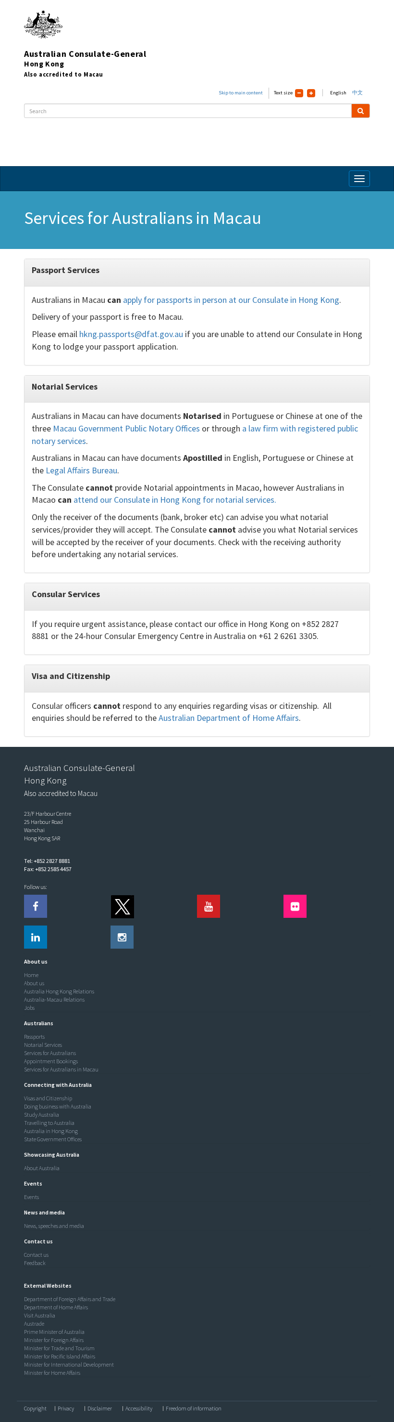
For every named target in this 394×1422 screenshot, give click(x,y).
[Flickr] (295, 906)
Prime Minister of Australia (54, 1331)
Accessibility (138, 1408)
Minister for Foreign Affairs (54, 1340)
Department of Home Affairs (56, 1307)
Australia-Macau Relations (54, 999)
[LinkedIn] (35, 937)
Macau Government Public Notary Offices (126, 428)
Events (31, 1196)
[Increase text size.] (311, 93)
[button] (33, 961)
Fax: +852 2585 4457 (48, 869)
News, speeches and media (54, 1225)
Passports (34, 1036)
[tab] (194, 961)
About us (34, 983)
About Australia (42, 1168)
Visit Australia (39, 1315)
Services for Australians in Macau (61, 1069)
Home (31, 974)
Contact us (36, 1254)
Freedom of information (194, 1408)
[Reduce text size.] (299, 93)
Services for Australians (50, 1053)
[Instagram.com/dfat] (122, 937)
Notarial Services (43, 1044)
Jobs (29, 1007)
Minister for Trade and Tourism (59, 1348)
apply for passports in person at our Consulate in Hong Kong (231, 299)
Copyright (35, 1408)
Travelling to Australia (49, 1122)
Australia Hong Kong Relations (59, 991)
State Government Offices (53, 1139)
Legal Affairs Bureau (81, 470)
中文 (357, 93)
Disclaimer (99, 1408)
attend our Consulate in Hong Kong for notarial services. (175, 499)
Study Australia (41, 1114)
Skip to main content (241, 93)
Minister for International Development (69, 1364)
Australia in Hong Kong (51, 1131)
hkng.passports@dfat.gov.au (131, 333)
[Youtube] (208, 906)
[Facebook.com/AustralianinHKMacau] (35, 906)
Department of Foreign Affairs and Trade (69, 1299)
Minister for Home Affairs (52, 1372)
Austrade (34, 1323)
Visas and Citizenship (48, 1098)
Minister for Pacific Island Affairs (59, 1356)
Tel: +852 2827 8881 (47, 860)
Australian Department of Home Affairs (229, 717)
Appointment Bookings (51, 1061)
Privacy (66, 1408)
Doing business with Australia (57, 1106)
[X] (122, 906)
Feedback (35, 1262)
